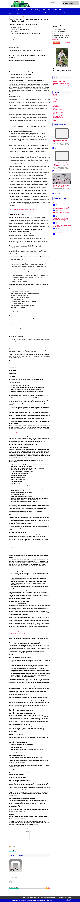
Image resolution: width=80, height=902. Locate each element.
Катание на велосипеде (59, 29)
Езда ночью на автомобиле (60, 31)
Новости (24, 12)
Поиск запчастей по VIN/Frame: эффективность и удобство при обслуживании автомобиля (60, 220)
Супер (67, 85)
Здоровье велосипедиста (56, 10)
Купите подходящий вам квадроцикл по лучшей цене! (62, 226)
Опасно (61, 85)
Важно (14, 851)
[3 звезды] (40, 16)
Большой (11, 851)
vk (70, 900)
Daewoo (24, 9)
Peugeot (36, 9)
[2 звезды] (39, 16)
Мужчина (67, 83)
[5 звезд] (42, 16)
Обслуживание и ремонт (34, 12)
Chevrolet (18, 9)
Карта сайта (40, 897)
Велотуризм (19, 10)
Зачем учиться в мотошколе (60, 202)
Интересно (62, 83)
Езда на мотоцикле (58, 33)
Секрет (64, 85)
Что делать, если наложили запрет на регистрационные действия (61, 207)
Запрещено (55, 83)
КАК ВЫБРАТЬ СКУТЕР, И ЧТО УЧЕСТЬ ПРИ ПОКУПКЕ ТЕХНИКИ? (62, 213)
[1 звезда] (37, 16)
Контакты (24, 897)
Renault (43, 9)
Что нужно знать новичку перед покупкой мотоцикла (61, 231)
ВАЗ (49, 9)
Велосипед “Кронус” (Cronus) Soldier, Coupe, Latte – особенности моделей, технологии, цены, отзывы (61, 164)
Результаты (67, 42)
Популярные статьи (48, 12)
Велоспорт (11, 10)
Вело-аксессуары (57, 9)
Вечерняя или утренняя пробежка (61, 35)
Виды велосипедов (30, 10)
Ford (31, 9)
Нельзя (55, 85)
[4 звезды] (41, 16)
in (67, 900)
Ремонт (17, 13)
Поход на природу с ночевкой (61, 37)
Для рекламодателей (31, 897)
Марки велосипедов (14, 12)
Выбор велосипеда (42, 10)
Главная (10, 9)
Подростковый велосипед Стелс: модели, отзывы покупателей (14, 868)
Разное (10, 13)
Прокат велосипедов (61, 12)
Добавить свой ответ (56, 39)
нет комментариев (27, 16)
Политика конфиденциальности (50, 897)
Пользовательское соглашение (64, 897)
